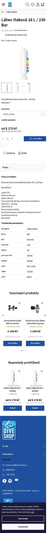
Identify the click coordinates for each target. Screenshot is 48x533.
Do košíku (37, 138)
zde (32, 512)
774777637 (10, 474)
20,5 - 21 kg (31, 266)
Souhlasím (23, 526)
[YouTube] (16, 481)
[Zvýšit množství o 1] (12, 138)
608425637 (10, 469)
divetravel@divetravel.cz (16, 465)
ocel (28, 245)
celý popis (5, 102)
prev (3, 315)
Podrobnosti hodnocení (16, 35)
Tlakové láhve (32, 229)
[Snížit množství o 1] (3, 138)
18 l (28, 250)
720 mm (30, 271)
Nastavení (23, 518)
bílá (28, 234)
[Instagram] (10, 481)
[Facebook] (4, 481)
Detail (12, 408)
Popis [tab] (5, 167)
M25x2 (29, 277)
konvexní (30, 239)
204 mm (30, 261)
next (45, 315)
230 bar (30, 255)
